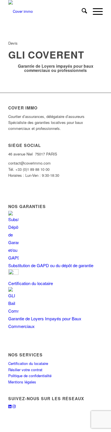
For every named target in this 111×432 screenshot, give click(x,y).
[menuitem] (81, 11)
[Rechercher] (81, 11)
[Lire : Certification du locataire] (13, 273)
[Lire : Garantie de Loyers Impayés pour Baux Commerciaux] (13, 311)
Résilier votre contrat (25, 369)
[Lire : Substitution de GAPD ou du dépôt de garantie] (13, 258)
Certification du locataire (30, 283)
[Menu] (95, 11)
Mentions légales (22, 382)
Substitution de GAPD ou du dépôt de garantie (50, 265)
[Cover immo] (46, 11)
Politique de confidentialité (30, 375)
